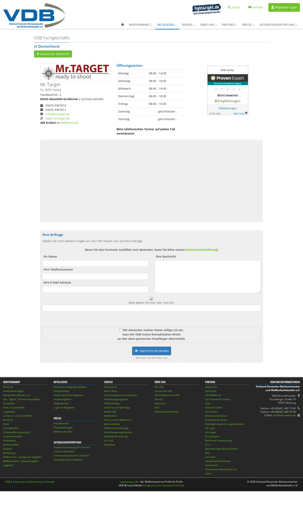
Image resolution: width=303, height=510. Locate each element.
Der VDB (159, 386)
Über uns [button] (207, 25)
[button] (122, 25)
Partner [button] (228, 25)
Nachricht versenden (153, 351)
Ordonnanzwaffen (12, 436)
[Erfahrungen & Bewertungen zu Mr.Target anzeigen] (227, 90)
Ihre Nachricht (166, 256)
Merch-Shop (110, 391)
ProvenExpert (212, 436)
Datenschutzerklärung (201, 250)
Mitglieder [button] (166, 25)
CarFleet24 (210, 391)
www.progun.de (129, 481)
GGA (207, 403)
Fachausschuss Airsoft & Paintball (71, 455)
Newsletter (109, 444)
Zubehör (7, 448)
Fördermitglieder (62, 399)
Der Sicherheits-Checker (217, 399)
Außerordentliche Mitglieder (68, 395)
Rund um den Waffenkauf (118, 419)
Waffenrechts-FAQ (63, 431)
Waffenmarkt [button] (140, 25)
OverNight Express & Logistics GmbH (224, 424)
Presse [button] (247, 25)
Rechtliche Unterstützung (218, 440)
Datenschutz (36, 481)
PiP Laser (210, 428)
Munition (8, 419)
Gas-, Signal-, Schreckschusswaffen (21, 399)
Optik (6, 424)
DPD (207, 452)
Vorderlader (9, 440)
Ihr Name (50, 256)
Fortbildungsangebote (116, 399)
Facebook (168, 485)
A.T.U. (208, 444)
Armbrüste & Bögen (13, 391)
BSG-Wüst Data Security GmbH (221, 448)
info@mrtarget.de (58, 114)
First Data (210, 456)
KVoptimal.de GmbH (216, 419)
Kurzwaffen (9, 403)
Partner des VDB (163, 391)
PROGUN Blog (111, 403)
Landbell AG (211, 465)
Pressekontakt (61, 423)
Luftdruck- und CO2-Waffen (18, 415)
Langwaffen (9, 411)
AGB (157, 407)
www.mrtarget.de (58, 118)
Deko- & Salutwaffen (14, 407)
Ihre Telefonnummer (58, 269)
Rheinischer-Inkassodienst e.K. (221, 469)
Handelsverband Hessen (218, 461)
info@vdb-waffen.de (284, 415)
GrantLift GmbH (213, 407)
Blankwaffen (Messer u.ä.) (16, 395)
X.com (158, 485)
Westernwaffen (11, 444)
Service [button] (188, 25)
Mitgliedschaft (61, 403)
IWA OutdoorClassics (216, 415)
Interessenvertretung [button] (278, 25)
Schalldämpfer (10, 428)
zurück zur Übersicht (54, 54)
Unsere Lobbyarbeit (64, 451)
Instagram (148, 485)
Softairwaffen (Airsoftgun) (16, 432)
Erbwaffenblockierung (115, 436)
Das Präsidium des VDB (167, 395)
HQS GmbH (211, 411)
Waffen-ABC (110, 411)
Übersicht (8, 386)
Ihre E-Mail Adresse (57, 282)
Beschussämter (112, 424)
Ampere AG (211, 386)
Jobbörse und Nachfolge (117, 407)
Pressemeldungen (63, 427)
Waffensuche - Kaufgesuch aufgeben (22, 456)
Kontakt (159, 399)
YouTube (179, 485)
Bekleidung (9, 452)
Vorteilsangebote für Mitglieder (120, 395)
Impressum (160, 403)
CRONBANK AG (213, 395)
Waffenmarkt (70, 123)
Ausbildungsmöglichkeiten (118, 432)
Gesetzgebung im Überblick (68, 459)
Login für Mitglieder (64, 407)
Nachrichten (110, 386)
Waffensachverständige (116, 428)
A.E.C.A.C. (109, 440)
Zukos (208, 473)
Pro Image (210, 432)
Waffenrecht (110, 415)
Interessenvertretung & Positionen (72, 447)
